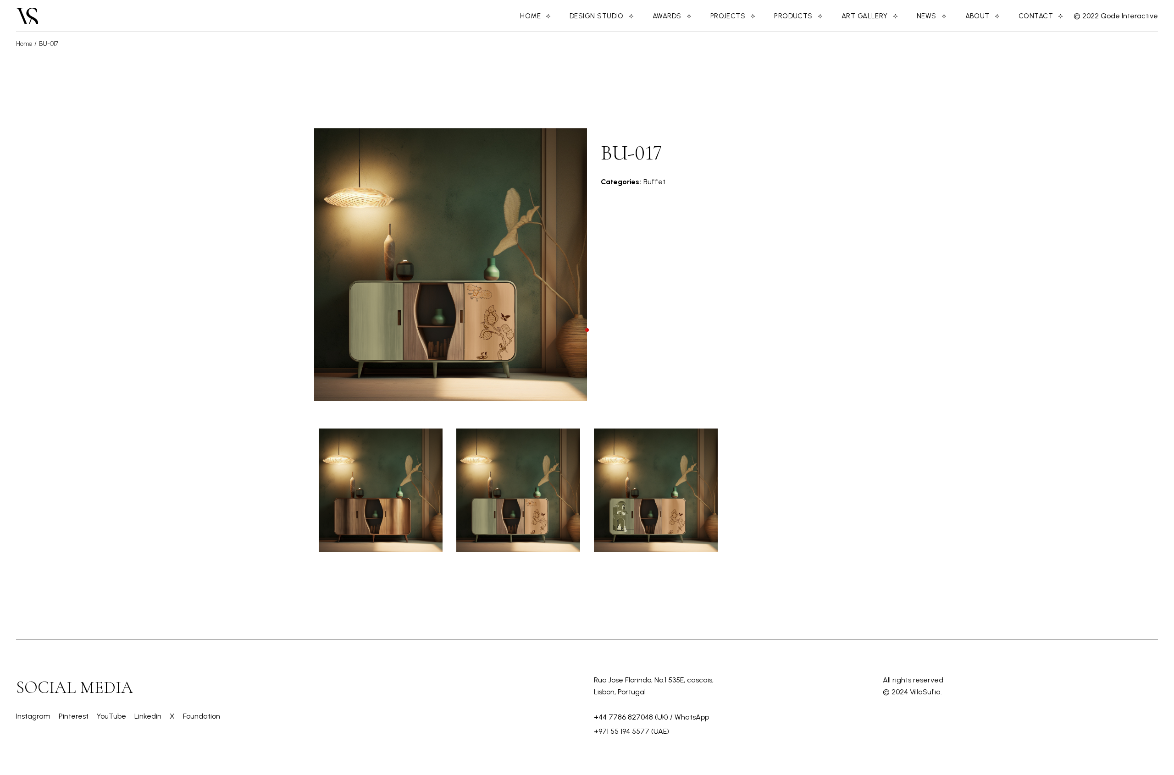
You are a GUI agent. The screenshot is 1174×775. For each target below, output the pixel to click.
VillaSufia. (926, 691)
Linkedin (148, 716)
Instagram (34, 716)
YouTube (112, 716)
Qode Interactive (1128, 15)
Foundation (201, 716)
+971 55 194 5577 (621, 731)
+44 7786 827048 (623, 717)
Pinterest (74, 716)
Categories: (621, 181)
